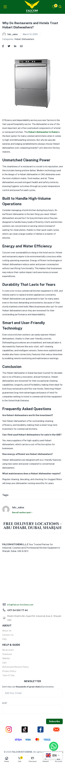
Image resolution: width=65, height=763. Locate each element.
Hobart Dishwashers (24, 39)
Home (6, 761)
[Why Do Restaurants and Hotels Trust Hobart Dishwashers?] (3, 45)
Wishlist (6, 658)
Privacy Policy (9, 671)
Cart (4, 662)
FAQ (4, 639)
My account (8, 650)
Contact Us (7, 635)
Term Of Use (8, 675)
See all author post (21, 512)
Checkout (7, 654)
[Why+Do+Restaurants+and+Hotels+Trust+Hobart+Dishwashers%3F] (9, 45)
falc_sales (12, 34)
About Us (6, 630)
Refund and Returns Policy (15, 667)
